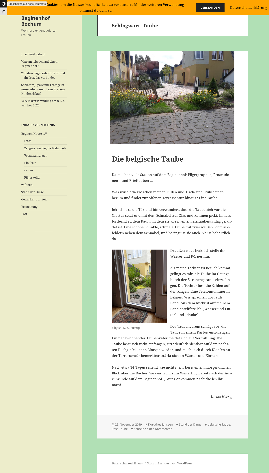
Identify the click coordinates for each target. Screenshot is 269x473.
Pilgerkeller (32, 177)
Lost (24, 214)
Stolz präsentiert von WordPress (170, 463)
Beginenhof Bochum (35, 21)
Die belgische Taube (147, 159)
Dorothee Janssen (160, 424)
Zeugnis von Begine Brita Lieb (45, 148)
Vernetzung (29, 207)
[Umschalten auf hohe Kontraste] (3, 4)
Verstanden (210, 8)
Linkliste (30, 163)
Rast (115, 429)
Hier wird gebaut (33, 54)
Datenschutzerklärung (127, 463)
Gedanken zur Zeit (34, 199)
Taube (123, 429)
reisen (28, 170)
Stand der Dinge (32, 192)
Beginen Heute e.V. (34, 134)
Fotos (27, 141)
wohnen (27, 185)
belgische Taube (219, 424)
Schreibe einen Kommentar (153, 429)
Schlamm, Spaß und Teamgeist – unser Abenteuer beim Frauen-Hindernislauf (43, 89)
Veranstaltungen (35, 156)
